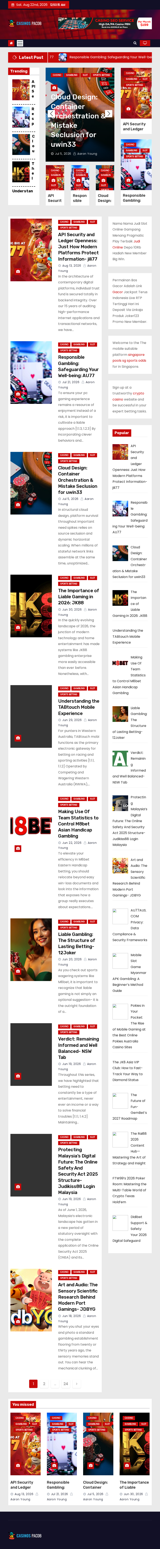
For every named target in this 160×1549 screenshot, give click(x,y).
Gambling (72, 75)
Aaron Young (90, 154)
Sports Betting (101, 75)
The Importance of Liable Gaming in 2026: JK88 (79, 134)
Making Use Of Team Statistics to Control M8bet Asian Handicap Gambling (78, 824)
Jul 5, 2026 (70, 499)
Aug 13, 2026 (71, 266)
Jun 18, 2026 (71, 1316)
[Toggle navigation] (20, 43)
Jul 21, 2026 (70, 382)
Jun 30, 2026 (64, 154)
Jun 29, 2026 (72, 720)
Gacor (117, 292)
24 (66, 1383)
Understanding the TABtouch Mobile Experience (78, 707)
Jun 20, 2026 (72, 959)
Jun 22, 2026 (71, 843)
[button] (135, 43)
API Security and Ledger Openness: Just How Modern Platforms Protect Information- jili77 (78, 247)
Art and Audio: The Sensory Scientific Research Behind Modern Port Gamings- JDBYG (78, 1297)
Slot (85, 75)
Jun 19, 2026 (71, 1064)
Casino (57, 75)
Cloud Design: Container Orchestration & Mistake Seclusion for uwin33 (77, 480)
